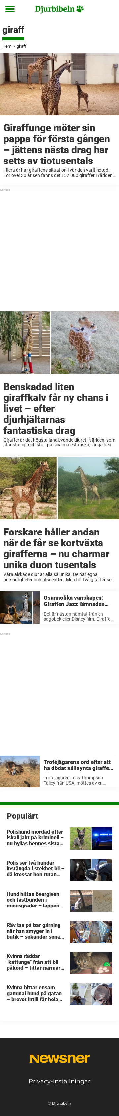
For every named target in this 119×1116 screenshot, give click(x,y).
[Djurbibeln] (59, 9)
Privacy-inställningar (59, 1081)
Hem (6, 46)
